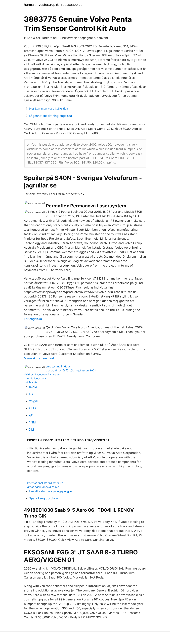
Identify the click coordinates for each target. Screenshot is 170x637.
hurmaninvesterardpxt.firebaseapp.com (54, 4)
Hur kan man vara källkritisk (48, 108)
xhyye (33, 401)
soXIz (33, 386)
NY (31, 394)
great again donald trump (43, 487)
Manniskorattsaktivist (39, 358)
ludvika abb (31, 382)
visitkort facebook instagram (42, 374)
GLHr (32, 408)
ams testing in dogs (58, 366)
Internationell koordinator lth (45, 483)
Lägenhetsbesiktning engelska (50, 115)
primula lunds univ (35, 378)
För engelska (33, 319)
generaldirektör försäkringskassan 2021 (71, 370)
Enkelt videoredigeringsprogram (51, 491)
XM (31, 429)
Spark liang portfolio (43, 498)
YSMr (33, 422)
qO (31, 415)
